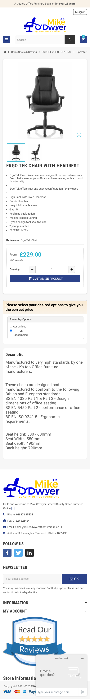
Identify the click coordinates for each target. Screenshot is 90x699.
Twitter (18, 553)
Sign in (79, 12)
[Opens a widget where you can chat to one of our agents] (61, 675)
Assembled (19, 326)
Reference (12, 240)
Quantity (15, 269)
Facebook (7, 553)
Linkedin (29, 553)
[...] (12, 508)
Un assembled (21, 332)
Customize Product (45, 278)
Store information (21, 678)
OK (76, 579)
